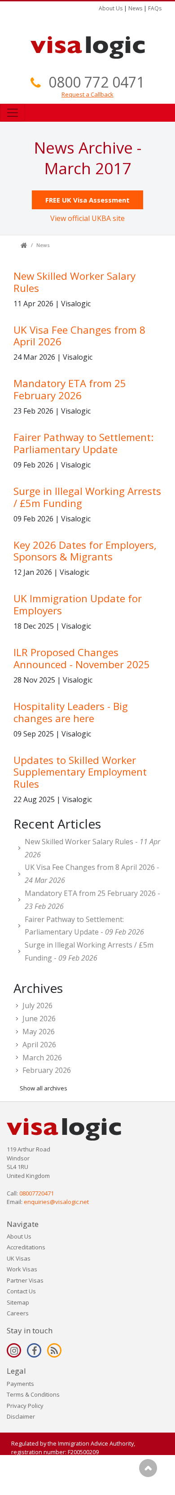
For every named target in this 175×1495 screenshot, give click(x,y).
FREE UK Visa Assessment (87, 199)
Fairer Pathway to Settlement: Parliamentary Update (83, 443)
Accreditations (26, 1247)
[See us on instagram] (14, 1350)
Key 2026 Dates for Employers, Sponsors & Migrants (85, 551)
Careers (18, 1313)
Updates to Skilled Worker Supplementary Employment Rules (80, 772)
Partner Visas (25, 1280)
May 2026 (38, 1031)
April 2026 (39, 1045)
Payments (20, 1384)
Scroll (148, 1468)
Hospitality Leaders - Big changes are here (70, 712)
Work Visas (22, 1269)
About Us (110, 8)
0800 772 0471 (96, 82)
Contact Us (21, 1291)
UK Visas (19, 1258)
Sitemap (18, 1302)
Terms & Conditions (33, 1394)
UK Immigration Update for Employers (77, 604)
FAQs (155, 8)
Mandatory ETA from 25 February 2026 (69, 389)
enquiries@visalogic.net (56, 1202)
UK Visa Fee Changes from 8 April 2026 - (92, 873)
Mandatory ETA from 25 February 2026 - (92, 899)
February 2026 (46, 1070)
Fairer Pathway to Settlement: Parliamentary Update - (84, 925)
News (135, 8)
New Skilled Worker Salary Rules (74, 282)
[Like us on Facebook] (34, 1350)
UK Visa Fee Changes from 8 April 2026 (79, 336)
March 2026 (42, 1058)
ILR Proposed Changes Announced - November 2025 (81, 658)
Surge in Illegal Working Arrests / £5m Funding (87, 497)
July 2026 (37, 1005)
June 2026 (39, 1018)
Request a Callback (87, 94)
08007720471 (36, 1193)
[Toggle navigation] (12, 113)
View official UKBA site (87, 218)
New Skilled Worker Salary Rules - (92, 848)
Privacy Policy (25, 1406)
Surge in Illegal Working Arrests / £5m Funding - (89, 951)
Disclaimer (21, 1416)
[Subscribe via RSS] (54, 1350)
